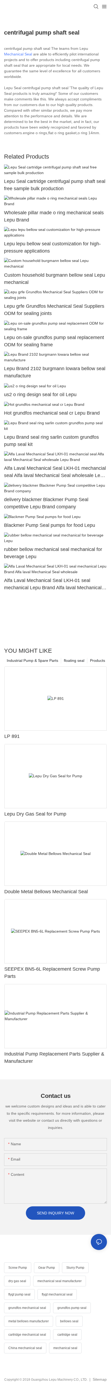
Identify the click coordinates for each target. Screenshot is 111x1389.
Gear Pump (46, 1268)
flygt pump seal (19, 1294)
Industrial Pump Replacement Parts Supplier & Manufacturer (54, 1057)
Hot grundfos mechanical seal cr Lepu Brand (52, 413)
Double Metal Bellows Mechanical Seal (46, 891)
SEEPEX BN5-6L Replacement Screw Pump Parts (52, 972)
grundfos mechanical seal (27, 1308)
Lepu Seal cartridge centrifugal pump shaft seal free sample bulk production (54, 185)
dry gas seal (17, 1281)
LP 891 (12, 736)
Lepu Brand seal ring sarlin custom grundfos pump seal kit (51, 440)
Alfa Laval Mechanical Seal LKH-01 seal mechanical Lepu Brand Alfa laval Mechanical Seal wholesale (53, 584)
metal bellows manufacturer (28, 1321)
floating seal (74, 660)
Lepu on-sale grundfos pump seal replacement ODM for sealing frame (54, 341)
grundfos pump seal (71, 1308)
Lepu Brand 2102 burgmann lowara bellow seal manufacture (54, 372)
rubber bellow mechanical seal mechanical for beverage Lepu (53, 553)
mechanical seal (65, 1348)
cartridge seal (67, 1335)
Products (97, 660)
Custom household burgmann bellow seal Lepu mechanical (54, 278)
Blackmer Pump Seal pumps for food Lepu (49, 525)
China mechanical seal (25, 1348)
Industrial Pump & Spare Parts (32, 660)
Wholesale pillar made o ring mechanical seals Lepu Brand (54, 216)
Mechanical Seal (18, 54)
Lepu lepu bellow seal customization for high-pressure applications (52, 247)
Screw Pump (17, 1268)
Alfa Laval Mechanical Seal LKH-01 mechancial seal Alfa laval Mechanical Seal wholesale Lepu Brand (55, 472)
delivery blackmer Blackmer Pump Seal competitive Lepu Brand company (46, 503)
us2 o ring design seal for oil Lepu (40, 394)
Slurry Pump (75, 1268)
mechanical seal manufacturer (59, 1281)
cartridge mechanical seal (27, 1335)
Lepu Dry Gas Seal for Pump (35, 814)
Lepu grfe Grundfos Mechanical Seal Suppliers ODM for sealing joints (54, 309)
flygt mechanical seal (57, 1294)
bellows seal (69, 1321)
